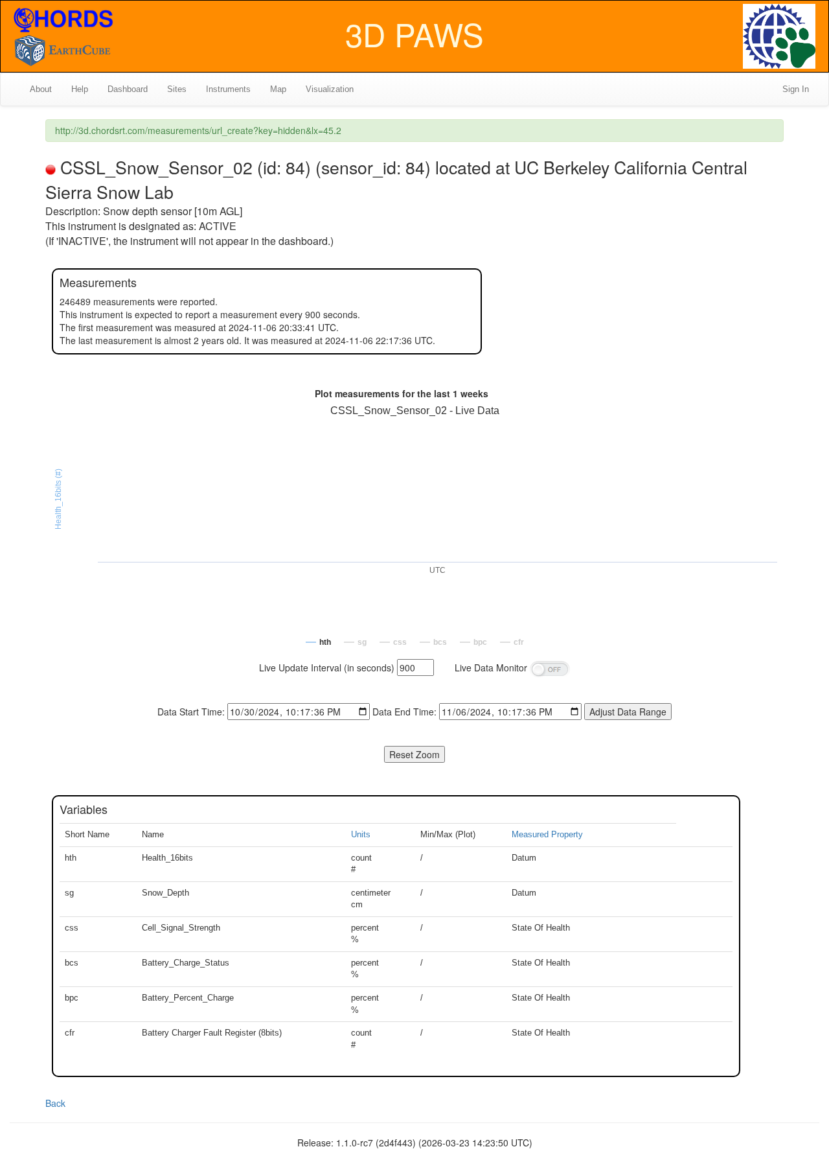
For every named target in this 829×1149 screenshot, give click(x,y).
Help (79, 89)
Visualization (330, 89)
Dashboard (128, 89)
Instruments (228, 89)
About (41, 89)
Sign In (795, 89)
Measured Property (547, 834)
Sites (177, 89)
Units (360, 834)
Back (55, 1103)
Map (278, 89)
